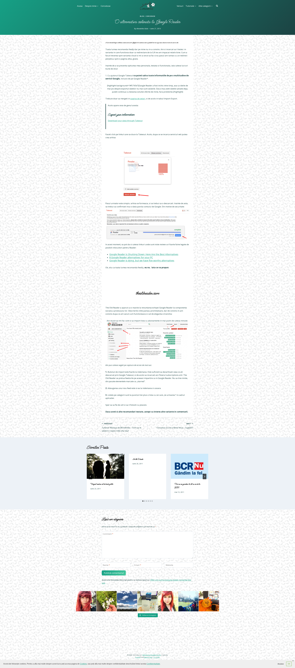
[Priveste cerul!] (127, 628)
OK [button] (289, 664)
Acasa (80, 6)
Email (137, 565)
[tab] (142, 501)
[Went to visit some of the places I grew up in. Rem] (86, 628)
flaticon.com (148, 657)
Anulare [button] (281, 664)
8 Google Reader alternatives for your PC (131, 257)
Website (169, 565)
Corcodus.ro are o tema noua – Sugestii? (175, 425)
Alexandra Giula (142, 28)
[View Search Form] (217, 6)
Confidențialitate (153, 664)
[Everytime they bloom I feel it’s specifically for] (106, 628)
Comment (108, 534)
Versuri (180, 6)
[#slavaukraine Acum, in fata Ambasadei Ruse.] (188, 628)
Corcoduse (105, 6)
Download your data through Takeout (125, 120)
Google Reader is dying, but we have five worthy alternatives (141, 260)
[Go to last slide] (90, 476)
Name (106, 565)
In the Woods (138, 459)
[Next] (204, 476)
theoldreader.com (147, 293)
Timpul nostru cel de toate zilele (101, 484)
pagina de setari (137, 98)
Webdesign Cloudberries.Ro (151, 655)
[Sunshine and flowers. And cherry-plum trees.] (168, 628)
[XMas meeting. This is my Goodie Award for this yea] (209, 628)
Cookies (83, 664)
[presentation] (105, 466)
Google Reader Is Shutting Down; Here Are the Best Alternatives (143, 254)
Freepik (137, 657)
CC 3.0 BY (157, 657)
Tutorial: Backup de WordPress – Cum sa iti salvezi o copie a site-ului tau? (121, 427)
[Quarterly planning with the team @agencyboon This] (147, 628)
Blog (142, 16)
